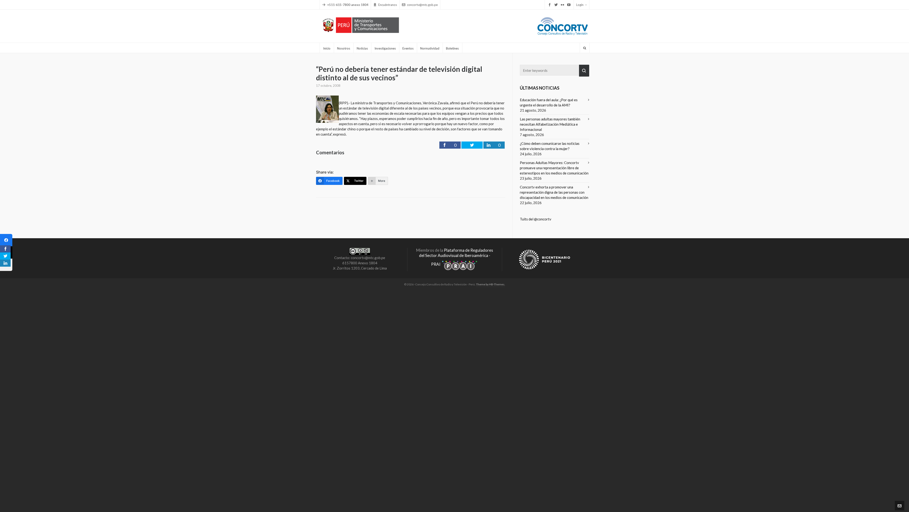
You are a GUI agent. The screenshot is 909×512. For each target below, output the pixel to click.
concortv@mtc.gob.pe (422, 5)
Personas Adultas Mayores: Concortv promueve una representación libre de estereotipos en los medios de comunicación (554, 167)
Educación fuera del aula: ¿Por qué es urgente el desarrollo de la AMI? (549, 102)
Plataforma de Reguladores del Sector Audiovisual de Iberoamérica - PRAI (456, 257)
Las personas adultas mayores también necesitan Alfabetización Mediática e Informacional (550, 124)
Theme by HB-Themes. (490, 284)
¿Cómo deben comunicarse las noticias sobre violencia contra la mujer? (549, 146)
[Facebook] (6, 240)
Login (580, 5)
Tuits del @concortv (535, 219)
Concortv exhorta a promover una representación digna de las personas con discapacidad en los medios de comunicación (554, 192)
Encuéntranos (387, 5)
